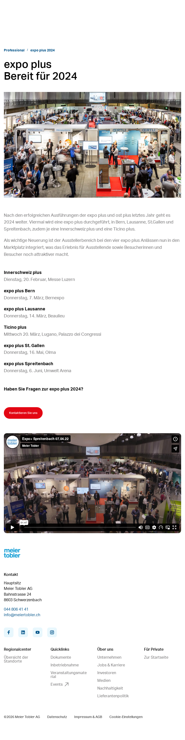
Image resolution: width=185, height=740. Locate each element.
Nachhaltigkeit (110, 688)
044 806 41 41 (16, 609)
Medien (104, 681)
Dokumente (61, 657)
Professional (14, 50)
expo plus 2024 (42, 50)
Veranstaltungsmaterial (69, 675)
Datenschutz (57, 717)
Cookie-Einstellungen (126, 717)
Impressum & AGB (88, 717)
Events (57, 684)
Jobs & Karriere (111, 665)
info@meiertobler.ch (22, 615)
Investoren (106, 673)
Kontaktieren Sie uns (23, 413)
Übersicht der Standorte (16, 659)
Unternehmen (109, 657)
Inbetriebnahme (65, 665)
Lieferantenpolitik (113, 696)
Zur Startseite (156, 657)
